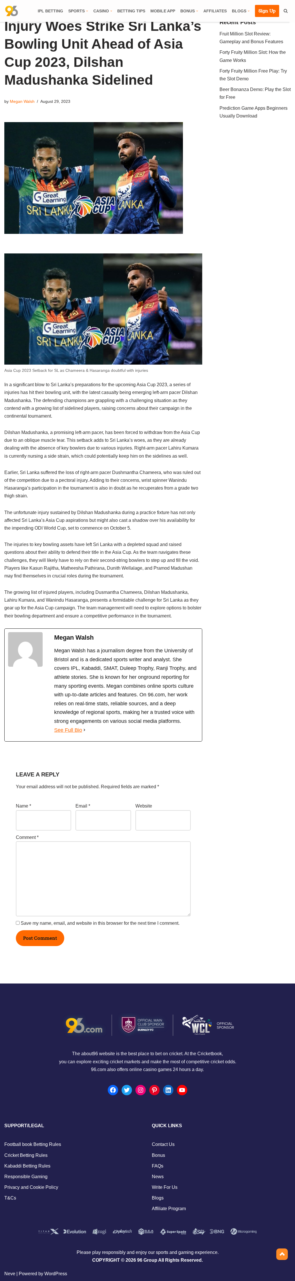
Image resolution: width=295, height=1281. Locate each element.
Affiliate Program (169, 1208)
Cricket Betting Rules (26, 1155)
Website (143, 806)
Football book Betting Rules (32, 1144)
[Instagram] (140, 1090)
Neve (9, 1273)
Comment (27, 837)
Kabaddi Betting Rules (27, 1165)
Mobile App (162, 11)
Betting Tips (131, 11)
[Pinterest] (154, 1090)
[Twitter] (127, 1090)
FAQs (157, 1165)
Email (82, 806)
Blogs (158, 1197)
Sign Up (267, 11)
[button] (87, 11)
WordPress (55, 1273)
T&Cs (10, 1197)
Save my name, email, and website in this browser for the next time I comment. (100, 923)
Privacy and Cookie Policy (31, 1187)
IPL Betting (50, 11)
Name (23, 806)
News (158, 1176)
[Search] (285, 11)
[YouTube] (182, 1090)
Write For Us (164, 1187)
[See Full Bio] (84, 730)
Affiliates (215, 11)
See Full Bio (68, 730)
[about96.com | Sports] (11, 11)
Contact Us (163, 1144)
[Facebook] (113, 1090)
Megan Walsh (22, 101)
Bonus (158, 1155)
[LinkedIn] (168, 1090)
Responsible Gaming (26, 1176)
